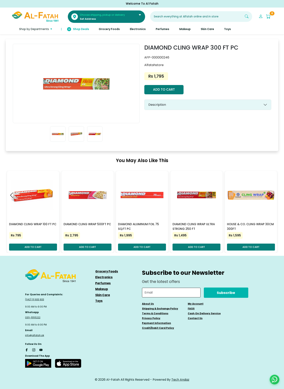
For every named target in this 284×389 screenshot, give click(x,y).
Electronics (104, 277)
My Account (195, 303)
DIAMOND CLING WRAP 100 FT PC (32, 224)
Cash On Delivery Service (204, 313)
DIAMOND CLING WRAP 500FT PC (87, 224)
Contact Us (195, 318)
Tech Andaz (180, 379)
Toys (99, 301)
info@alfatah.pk (34, 335)
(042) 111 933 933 (34, 299)
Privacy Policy (151, 318)
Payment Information (156, 323)
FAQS (191, 308)
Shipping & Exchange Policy (160, 308)
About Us (148, 303)
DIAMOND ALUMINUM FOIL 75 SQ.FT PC (138, 226)
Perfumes (103, 283)
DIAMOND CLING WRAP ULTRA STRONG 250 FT (194, 226)
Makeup (101, 289)
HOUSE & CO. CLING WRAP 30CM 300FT (250, 226)
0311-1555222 (32, 317)
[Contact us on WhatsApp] (274, 379)
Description (157, 104)
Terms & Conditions (155, 313)
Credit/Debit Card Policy (158, 328)
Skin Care (102, 295)
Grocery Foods (106, 271)
